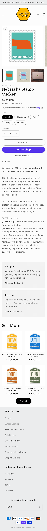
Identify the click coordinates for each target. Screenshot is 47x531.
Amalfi (7, 117)
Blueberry (21, 117)
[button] (3, 14)
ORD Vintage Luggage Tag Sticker (12, 389)
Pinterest (9, 491)
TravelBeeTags (20, 527)
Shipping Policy (12, 283)
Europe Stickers (12, 424)
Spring (8, 123)
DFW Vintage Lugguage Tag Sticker (12, 355)
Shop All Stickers (12, 458)
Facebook (9, 479)
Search (8, 418)
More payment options (23, 156)
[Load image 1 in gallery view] (9, 75)
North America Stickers (15, 429)
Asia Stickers (10, 435)
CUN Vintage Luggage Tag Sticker (35, 389)
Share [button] (7, 161)
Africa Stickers (11, 446)
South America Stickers (15, 452)
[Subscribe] (39, 507)
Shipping (5, 103)
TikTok (8, 485)
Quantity (5, 128)
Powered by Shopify (30, 527)
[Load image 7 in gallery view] (37, 75)
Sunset (20, 123)
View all (23, 401)
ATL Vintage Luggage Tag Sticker (35, 355)
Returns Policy (12, 312)
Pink (35, 117)
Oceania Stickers (12, 441)
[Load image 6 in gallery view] (23, 75)
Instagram (9, 474)
